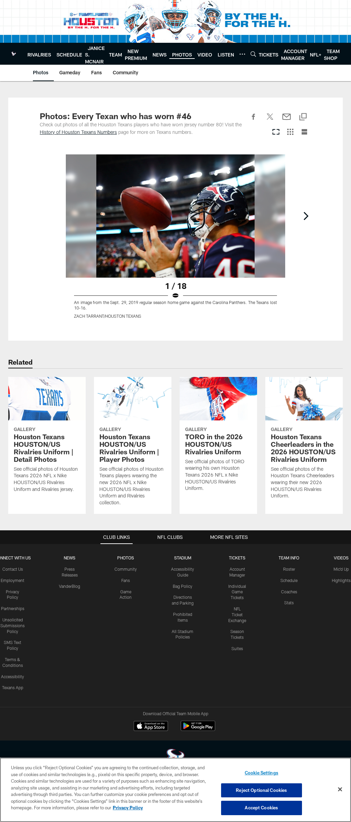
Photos (125, 557)
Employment (12, 580)
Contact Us (12, 569)
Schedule (289, 580)
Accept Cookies (261, 807)
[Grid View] (290, 132)
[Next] (306, 216)
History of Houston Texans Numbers (78, 132)
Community (125, 569)
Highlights (341, 580)
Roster (289, 569)
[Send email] (286, 120)
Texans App (12, 687)
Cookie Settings (261, 772)
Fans (125, 580)
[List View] (304, 132)
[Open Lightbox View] (175, 240)
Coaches (289, 591)
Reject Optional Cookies (261, 790)
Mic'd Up (341, 569)
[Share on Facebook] (253, 120)
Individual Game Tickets (237, 592)
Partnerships (12, 608)
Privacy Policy (128, 807)
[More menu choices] (242, 54)
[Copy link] (303, 117)
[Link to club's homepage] (13, 54)
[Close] (340, 789)
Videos (341, 557)
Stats (289, 602)
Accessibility (12, 676)
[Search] (253, 54)
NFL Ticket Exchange (237, 614)
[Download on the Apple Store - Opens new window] (151, 727)
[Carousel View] (276, 132)
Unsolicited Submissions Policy (12, 625)
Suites (237, 648)
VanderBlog (69, 586)
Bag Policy (182, 586)
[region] (175, 790)
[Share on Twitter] (270, 120)
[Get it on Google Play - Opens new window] (198, 729)
